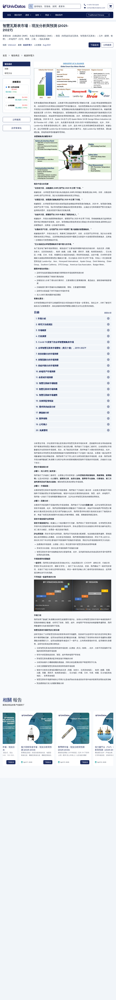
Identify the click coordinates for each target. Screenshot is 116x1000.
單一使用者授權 (13, 87)
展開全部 (107, 313)
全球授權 (11, 105)
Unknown (12, 45)
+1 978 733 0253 (93, 5)
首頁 (5, 55)
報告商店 (15, 55)
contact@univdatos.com (96, 8)
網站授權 (11, 97)
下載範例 (94, 45)
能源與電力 (27, 45)
